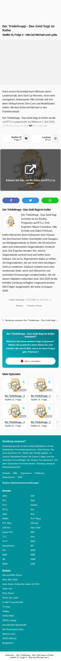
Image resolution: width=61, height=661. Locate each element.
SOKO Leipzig (9, 620)
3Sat (4, 514)
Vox (32, 509)
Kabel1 (33, 505)
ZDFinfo (34, 523)
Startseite (9, 655)
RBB (32, 554)
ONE (32, 564)
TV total (6, 606)
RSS (20, 477)
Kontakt (6, 473)
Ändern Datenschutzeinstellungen (20, 483)
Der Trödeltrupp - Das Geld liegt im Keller (26, 209)
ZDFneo (6, 527)
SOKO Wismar (9, 638)
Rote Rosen (8, 593)
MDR (33, 550)
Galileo (5, 611)
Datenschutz (8, 477)
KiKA (32, 541)
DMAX (5, 518)
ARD (4, 496)
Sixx (32, 514)
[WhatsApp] (50, 200)
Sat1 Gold (35, 527)
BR (31, 545)
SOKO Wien (8, 615)
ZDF (32, 496)
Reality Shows (35, 306)
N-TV (5, 541)
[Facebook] (11, 200)
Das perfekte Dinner (12, 575)
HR (3, 550)
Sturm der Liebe (10, 597)
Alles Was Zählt (10, 579)
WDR (5, 564)
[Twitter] (30, 200)
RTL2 (5, 509)
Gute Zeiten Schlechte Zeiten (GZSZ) (20, 584)
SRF (32, 532)
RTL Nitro (7, 523)
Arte (32, 536)
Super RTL (7, 532)
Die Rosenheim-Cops (12, 629)
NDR (4, 554)
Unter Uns (7, 588)
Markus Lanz (8, 634)
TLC (4, 536)
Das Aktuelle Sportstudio (14, 625)
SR (3, 559)
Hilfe (15, 473)
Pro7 (4, 505)
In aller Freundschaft (12, 602)
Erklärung (39, 473)
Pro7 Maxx (35, 518)
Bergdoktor (7, 643)
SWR (33, 559)
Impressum (26, 473)
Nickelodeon (8, 545)
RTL (4, 500)
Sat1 (32, 500)
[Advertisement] (30, 62)
